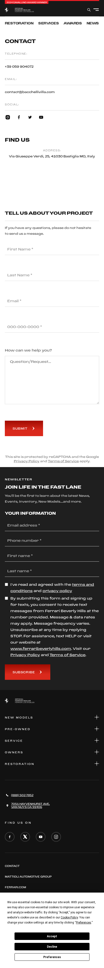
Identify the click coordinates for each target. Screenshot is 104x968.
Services (48, 23)
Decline (52, 946)
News (93, 23)
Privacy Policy (26, 461)
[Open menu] (96, 10)
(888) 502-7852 (22, 795)
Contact (12, 866)
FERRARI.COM (15, 887)
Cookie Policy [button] (69, 917)
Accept (52, 936)
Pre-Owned (17, 729)
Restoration (19, 23)
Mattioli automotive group (28, 876)
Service (14, 740)
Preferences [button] (83, 922)
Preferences (52, 957)
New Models (19, 717)
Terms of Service (63, 461)
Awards (73, 23)
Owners (14, 752)
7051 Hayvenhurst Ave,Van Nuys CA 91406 (30, 805)
